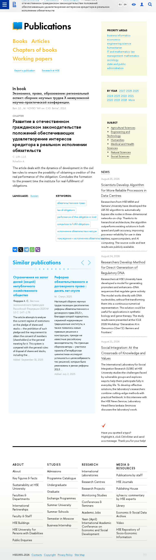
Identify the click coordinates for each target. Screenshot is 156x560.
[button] (36, 269)
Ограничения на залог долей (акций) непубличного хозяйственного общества (30, 286)
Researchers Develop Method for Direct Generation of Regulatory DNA (123, 267)
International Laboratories (90, 473)
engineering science (119, 43)
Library (120, 505)
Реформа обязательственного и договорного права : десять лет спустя (71, 284)
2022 (124, 96)
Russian (34, 196)
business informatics (118, 35)
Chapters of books (35, 49)
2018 (124, 100)
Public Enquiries (22, 540)
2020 (110, 100)
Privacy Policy (65, 555)
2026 (129, 91)
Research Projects (93, 488)
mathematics (131, 55)
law (133, 51)
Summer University (59, 505)
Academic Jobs (91, 512)
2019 (117, 100)
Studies (54, 464)
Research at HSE (51, 70)
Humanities (117, 140)
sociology (112, 60)
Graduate (53, 491)
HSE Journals (124, 482)
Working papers (32, 58)
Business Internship (59, 525)
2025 (136, 91)
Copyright (50, 555)
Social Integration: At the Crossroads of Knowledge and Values (123, 353)
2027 (122, 91)
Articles (40, 41)
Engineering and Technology (118, 134)
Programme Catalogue (61, 478)
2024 (110, 96)
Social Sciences (120, 156)
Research (90, 464)
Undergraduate (57, 485)
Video (120, 523)
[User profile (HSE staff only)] (142, 4)
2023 (117, 96)
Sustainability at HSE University (26, 486)
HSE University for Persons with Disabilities (28, 531)
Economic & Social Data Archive (131, 514)
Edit (145, 554)
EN (125, 4)
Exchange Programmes (61, 498)
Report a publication (24, 70)
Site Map (80, 555)
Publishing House (127, 488)
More (132, 100)
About (18, 464)
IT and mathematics (118, 51)
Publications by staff (129, 475)
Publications (47, 26)
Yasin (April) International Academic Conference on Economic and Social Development (96, 526)
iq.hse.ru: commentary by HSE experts (130, 497)
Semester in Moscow (60, 518)
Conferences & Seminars (92, 503)
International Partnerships (21, 507)
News (105, 172)
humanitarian (114, 47)
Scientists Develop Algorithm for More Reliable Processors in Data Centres (123, 190)
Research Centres (93, 482)
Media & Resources (125, 466)
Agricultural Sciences (123, 127)
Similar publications (37, 262)
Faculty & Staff (22, 516)
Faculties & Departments (21, 497)
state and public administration (116, 66)
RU (120, 4)
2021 (131, 96)
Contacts (36, 555)
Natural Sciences (121, 152)
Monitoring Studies (94, 495)
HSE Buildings (21, 523)
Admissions (54, 471)
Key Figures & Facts (25, 478)
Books (20, 41)
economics (113, 39)
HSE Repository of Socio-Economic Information (128, 533)
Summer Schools (57, 512)
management (115, 55)
